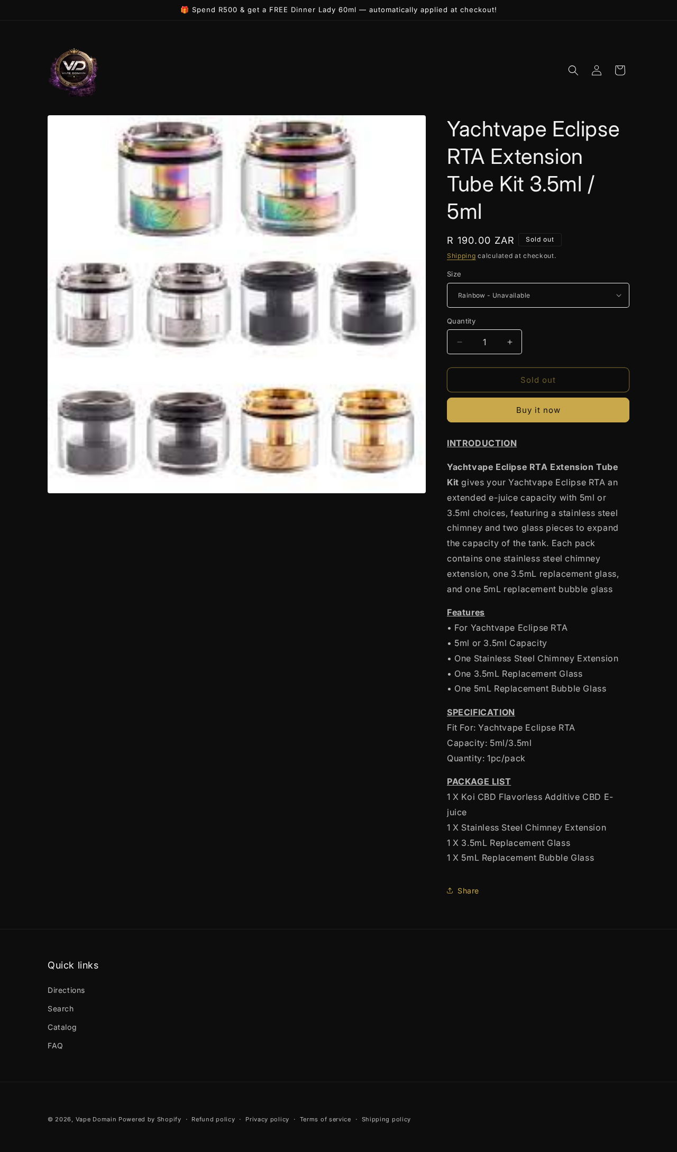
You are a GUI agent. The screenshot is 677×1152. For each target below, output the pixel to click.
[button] (573, 70)
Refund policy (213, 1118)
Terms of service (325, 1118)
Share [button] (468, 890)
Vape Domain (97, 1119)
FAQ (55, 1045)
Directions (66, 989)
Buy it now (538, 410)
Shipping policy (386, 1118)
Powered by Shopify (149, 1119)
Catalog (62, 1026)
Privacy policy (267, 1118)
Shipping (461, 256)
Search (61, 1008)
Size (454, 274)
